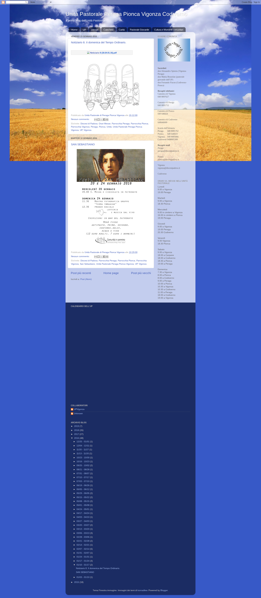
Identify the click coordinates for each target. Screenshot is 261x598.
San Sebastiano (87, 264)
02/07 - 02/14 (83, 549)
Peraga (94, 127)
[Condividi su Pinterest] (107, 119)
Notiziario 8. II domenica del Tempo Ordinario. (98, 42)
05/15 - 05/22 (83, 497)
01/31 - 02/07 (83, 553)
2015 (77, 582)
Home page (111, 273)
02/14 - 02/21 (83, 545)
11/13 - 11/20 (83, 453)
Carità (122, 29)
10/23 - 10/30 (83, 457)
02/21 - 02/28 (83, 541)
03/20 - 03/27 (83, 525)
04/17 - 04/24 (83, 513)
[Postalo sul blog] (98, 119)
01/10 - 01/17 (83, 565)
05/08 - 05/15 (83, 501)
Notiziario (103, 53)
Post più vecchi (141, 273)
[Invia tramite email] (95, 119)
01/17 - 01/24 (83, 561)
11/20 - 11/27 (83, 449)
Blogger (164, 590)
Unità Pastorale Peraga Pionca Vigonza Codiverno (126, 14)
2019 (77, 426)
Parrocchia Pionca (139, 124)
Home (74, 29)
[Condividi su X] (101, 119)
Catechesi (108, 29)
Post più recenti (81, 273)
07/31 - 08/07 (83, 473)
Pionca (102, 127)
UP (84, 29)
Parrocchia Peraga (121, 124)
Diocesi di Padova (89, 124)
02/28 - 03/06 (83, 537)
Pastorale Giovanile (139, 29)
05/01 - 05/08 (83, 505)
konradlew (142, 590)
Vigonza (87, 130)
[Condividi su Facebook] (104, 119)
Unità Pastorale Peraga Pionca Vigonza (115, 264)
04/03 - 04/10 (83, 517)
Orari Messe (105, 124)
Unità (109, 127)
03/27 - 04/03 (83, 521)
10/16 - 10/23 (83, 461)
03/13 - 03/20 (83, 529)
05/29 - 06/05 (83, 493)
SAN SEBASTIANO (83, 144)
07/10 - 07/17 (83, 477)
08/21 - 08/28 (83, 469)
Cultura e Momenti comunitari (168, 29)
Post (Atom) (86, 279)
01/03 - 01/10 (83, 577)
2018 (77, 430)
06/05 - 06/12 (83, 489)
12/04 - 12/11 (83, 446)
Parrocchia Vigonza (80, 127)
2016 (77, 438)
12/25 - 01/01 (83, 441)
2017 (77, 434)
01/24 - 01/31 (83, 557)
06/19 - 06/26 (83, 485)
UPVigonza (79, 409)
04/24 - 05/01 (83, 509)
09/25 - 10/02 (83, 465)
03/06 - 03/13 (83, 533)
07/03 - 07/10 (83, 481)
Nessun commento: (80, 119)
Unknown (78, 413)
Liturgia (94, 29)
